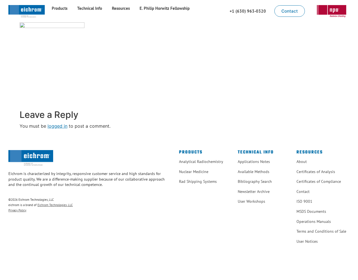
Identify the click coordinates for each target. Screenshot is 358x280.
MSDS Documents (311, 211)
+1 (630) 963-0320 (248, 11)
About (301, 161)
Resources (121, 8)
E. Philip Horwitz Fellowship (165, 8)
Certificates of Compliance (318, 181)
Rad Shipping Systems (198, 181)
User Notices (307, 241)
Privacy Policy (17, 210)
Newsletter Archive (254, 191)
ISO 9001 (304, 201)
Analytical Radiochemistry (201, 161)
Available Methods (253, 171)
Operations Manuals (313, 221)
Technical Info (89, 8)
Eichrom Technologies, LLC (55, 205)
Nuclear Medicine (193, 171)
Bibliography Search (255, 181)
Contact (303, 191)
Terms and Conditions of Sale (321, 231)
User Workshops (251, 201)
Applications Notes (254, 161)
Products (59, 8)
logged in (57, 126)
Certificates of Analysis (315, 171)
